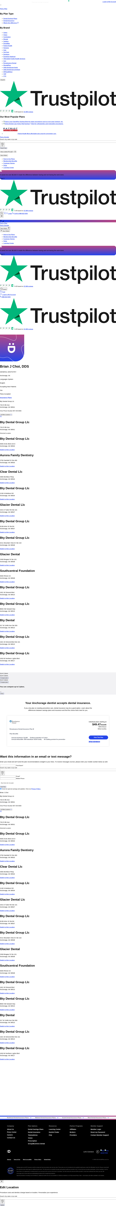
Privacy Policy (36, 789)
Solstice (6, 41)
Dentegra (6, 54)
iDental (5, 39)
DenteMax (6, 43)
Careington (7, 37)
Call (94, 741)
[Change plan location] (3, 2)
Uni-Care (6, 52)
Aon (4, 61)
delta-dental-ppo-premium (11, 69)
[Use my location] (2, 145)
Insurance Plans (6, 397)
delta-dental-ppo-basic (10, 67)
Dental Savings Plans (10, 18)
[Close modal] (1, 1181)
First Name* (19, 765)
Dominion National (9, 56)
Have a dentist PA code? (7, 151)
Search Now (4, 148)
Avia (4, 50)
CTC (4, 76)
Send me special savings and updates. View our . (21, 789)
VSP (4, 74)
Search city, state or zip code (8, 139)
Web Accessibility (27, 1159)
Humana (6, 48)
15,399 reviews (28, 112)
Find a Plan (3, 9)
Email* (18, 776)
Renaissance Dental (9, 63)
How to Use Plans (9, 159)
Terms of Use (17, 1159)
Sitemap (9, 1159)
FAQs (5, 165)
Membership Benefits (10, 161)
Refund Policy (47, 1159)
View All (3, 80)
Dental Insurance (8, 20)
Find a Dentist (4, 137)
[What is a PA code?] (15, 152)
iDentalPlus (7, 65)
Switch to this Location (7, 449)
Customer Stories (9, 163)
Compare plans (4, 678)
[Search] (1, 213)
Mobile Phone (20, 778)
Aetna (5, 32)
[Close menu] (1, 216)
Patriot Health (7, 45)
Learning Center (8, 167)
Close (2, 693)
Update (2, 1205)
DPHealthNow (7, 72)
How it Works (4, 155)
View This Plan (98, 737)
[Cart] (5, 213)
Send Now (3, 786)
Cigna (5, 35)
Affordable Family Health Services (14, 58)
